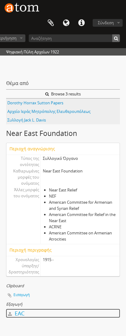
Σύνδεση (106, 22)
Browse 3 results (65, 94)
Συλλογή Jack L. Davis (26, 120)
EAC (18, 313)
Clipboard (50, 23)
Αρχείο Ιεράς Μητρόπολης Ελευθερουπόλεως (49, 111)
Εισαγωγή (21, 294)
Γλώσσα (66, 23)
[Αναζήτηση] (116, 38)
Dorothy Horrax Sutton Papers (35, 103)
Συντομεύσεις (81, 23)
